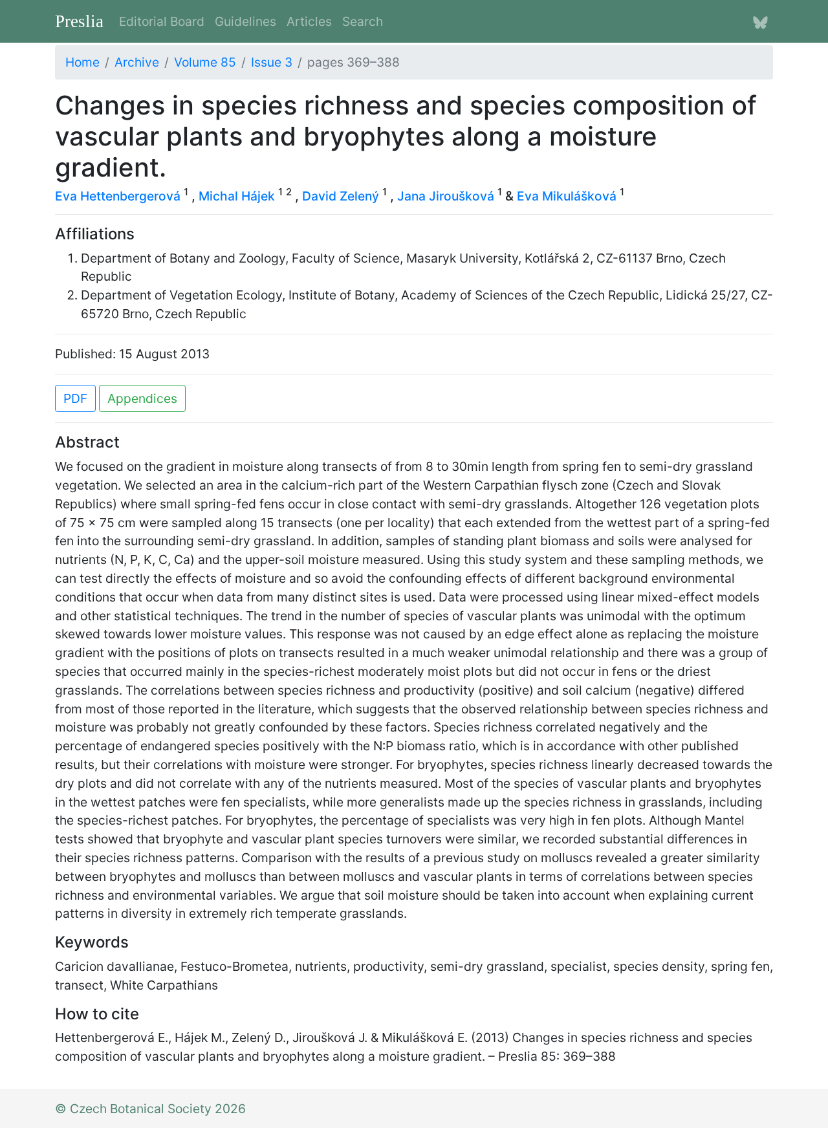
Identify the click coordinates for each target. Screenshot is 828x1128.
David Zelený (340, 196)
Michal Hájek (237, 196)
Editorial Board (161, 21)
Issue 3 (271, 62)
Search (362, 21)
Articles (309, 21)
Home (82, 62)
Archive (136, 62)
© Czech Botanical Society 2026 (150, 1108)
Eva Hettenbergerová (117, 196)
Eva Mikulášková (566, 196)
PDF (75, 398)
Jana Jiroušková (445, 196)
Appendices (142, 398)
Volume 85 (205, 62)
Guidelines (245, 21)
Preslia (79, 21)
